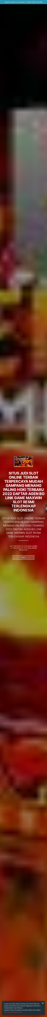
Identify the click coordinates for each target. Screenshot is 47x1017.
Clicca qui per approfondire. (13, 1012)
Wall (46, 508)
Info (23, 557)
